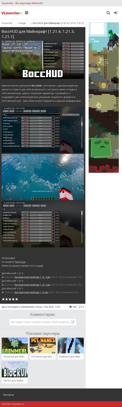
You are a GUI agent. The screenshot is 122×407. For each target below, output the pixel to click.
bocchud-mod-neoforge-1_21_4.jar (32, 277)
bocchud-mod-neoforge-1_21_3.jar (32, 284)
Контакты (8, 394)
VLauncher (12, 12)
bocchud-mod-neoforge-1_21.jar (31, 292)
